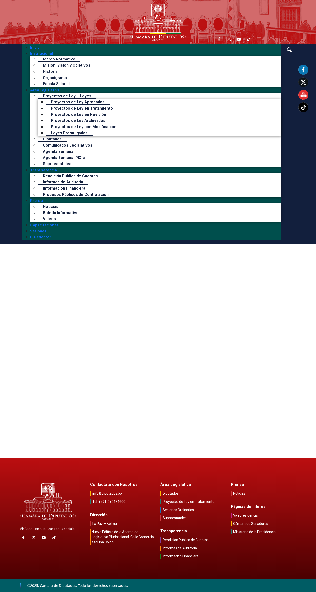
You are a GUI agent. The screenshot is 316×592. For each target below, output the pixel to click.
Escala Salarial (56, 83)
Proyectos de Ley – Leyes (67, 96)
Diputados (52, 139)
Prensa (36, 200)
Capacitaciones (44, 224)
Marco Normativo (59, 59)
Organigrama (55, 77)
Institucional (41, 53)
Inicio (35, 47)
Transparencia (43, 169)
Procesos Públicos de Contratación (76, 194)
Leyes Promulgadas (69, 133)
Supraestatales (57, 163)
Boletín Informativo (61, 212)
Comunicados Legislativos (67, 145)
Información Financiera (64, 188)
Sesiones (38, 230)
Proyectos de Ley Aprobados (78, 102)
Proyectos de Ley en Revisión (78, 114)
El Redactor (40, 236)
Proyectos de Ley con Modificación (83, 126)
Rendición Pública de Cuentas (70, 176)
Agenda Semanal (58, 151)
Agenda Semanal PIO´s (64, 157)
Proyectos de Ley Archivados (78, 120)
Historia (50, 71)
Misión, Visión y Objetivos (66, 65)
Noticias (50, 206)
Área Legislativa (45, 89)
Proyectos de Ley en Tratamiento (82, 108)
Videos (49, 219)
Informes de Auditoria (63, 182)
